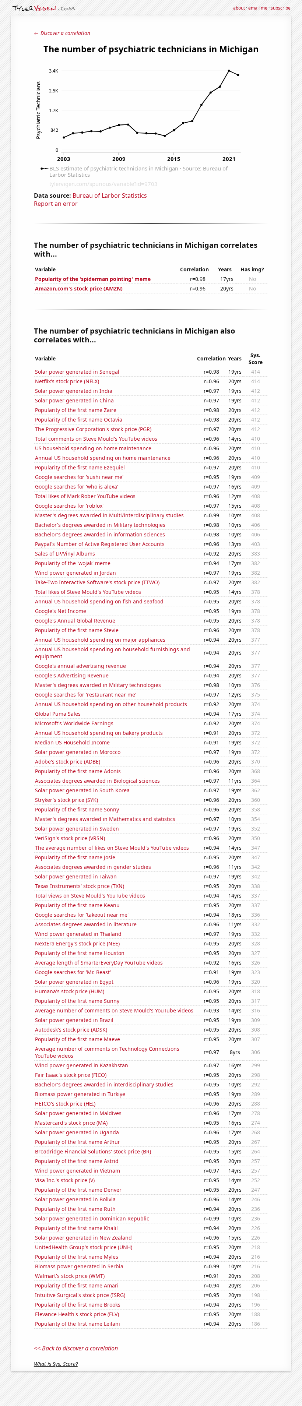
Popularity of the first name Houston (79, 952)
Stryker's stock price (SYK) (66, 799)
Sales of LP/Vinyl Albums (65, 553)
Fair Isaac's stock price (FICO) (70, 1074)
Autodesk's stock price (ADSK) (71, 1029)
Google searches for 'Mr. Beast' (73, 972)
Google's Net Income (60, 610)
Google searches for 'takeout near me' (82, 914)
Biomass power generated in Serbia (79, 1266)
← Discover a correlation (62, 32)
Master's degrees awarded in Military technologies (98, 684)
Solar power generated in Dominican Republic (92, 1218)
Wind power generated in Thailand (78, 933)
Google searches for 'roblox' (69, 505)
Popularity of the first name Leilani (77, 1323)
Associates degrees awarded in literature (86, 924)
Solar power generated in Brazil (74, 1019)
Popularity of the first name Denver (78, 1189)
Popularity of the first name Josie (75, 857)
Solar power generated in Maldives (78, 1113)
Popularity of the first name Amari (77, 1285)
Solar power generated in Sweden (77, 828)
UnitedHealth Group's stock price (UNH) (83, 1247)
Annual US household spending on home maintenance (103, 457)
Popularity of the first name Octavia (78, 419)
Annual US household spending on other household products (111, 704)
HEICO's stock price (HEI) (65, 1103)
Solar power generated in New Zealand (83, 1237)
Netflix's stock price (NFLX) (67, 381)
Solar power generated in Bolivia (75, 1199)
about (239, 8)
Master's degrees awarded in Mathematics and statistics (105, 818)
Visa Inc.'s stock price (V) (65, 1180)
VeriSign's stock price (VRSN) (70, 838)
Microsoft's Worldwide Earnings (74, 723)
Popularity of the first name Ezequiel (80, 467)
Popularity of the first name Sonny (77, 809)
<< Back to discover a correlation (76, 1348)
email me (257, 8)
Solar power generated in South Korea (82, 790)
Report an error (56, 204)
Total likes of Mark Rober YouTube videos (85, 496)
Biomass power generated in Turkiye (80, 1093)
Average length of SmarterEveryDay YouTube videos (99, 962)
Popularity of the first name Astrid (77, 1160)
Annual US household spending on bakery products (99, 732)
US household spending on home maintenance (93, 448)
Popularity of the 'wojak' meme (72, 563)
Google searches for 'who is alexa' (76, 486)
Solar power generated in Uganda (77, 1132)
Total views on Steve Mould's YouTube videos (90, 895)
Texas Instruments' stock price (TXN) (79, 885)
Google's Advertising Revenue (72, 675)
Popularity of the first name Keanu (77, 905)
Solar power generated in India (73, 390)
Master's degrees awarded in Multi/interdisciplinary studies (109, 515)
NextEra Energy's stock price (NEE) (77, 943)
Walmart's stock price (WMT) (70, 1275)
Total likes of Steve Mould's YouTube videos (88, 591)
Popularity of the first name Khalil (76, 1227)
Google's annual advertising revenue (80, 665)
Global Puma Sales (58, 713)
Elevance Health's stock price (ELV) (77, 1314)
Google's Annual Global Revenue (75, 620)
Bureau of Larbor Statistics (110, 195)
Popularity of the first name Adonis (78, 771)
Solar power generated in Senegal (77, 371)
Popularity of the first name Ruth (75, 1208)
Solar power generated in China (74, 400)
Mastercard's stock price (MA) (71, 1122)
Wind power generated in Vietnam (77, 1170)
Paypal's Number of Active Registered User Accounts (100, 543)
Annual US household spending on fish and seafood (99, 601)
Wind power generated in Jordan (75, 572)
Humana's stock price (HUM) (69, 991)
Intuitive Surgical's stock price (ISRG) (80, 1295)
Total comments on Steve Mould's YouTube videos (96, 438)
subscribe (281, 8)
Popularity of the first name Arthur (77, 1141)
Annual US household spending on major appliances (100, 639)
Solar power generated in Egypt (74, 981)
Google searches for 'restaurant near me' (85, 694)
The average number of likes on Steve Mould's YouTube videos (112, 847)
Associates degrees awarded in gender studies (93, 866)
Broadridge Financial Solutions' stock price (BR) (93, 1151)
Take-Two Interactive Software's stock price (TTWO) (97, 582)
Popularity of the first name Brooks (77, 1304)
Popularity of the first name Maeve (77, 1039)
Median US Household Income (72, 742)
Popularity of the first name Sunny (77, 1000)
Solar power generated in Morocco (77, 751)
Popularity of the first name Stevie (77, 630)
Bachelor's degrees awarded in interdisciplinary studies (104, 1084)
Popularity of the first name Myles (76, 1256)
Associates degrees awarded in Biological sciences (97, 780)
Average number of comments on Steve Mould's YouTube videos (114, 1010)
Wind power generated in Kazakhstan (81, 1065)
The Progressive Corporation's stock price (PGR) (93, 429)
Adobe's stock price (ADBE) (67, 761)
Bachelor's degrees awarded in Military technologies (100, 524)
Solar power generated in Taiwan (76, 876)
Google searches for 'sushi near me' (79, 476)
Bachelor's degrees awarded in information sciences (100, 534)
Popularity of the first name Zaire (75, 409)
